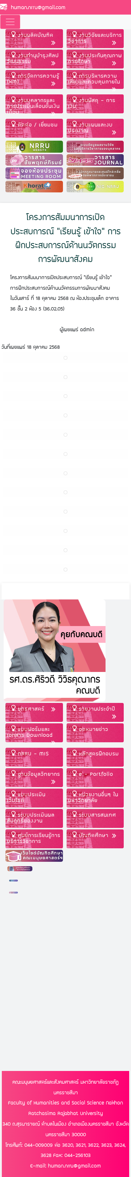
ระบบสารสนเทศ (96, 814)
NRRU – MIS (32, 753)
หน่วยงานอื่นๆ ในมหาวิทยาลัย (93, 797)
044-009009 (38, 1145)
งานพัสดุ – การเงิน (91, 103)
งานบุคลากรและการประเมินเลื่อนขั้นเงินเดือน (33, 105)
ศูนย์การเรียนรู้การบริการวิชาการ (33, 838)
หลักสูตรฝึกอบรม (98, 753)
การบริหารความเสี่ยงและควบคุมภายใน (94, 78)
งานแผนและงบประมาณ (90, 127)
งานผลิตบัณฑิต (34, 34)
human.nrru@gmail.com (36, 7)
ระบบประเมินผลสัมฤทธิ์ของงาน (31, 817)
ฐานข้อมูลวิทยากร (38, 773)
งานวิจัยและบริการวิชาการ (95, 37)
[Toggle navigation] (10, 22)
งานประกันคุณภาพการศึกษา (95, 58)
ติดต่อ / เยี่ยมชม (37, 124)
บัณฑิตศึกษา (92, 835)
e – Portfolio (95, 773)
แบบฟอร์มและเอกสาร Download (30, 732)
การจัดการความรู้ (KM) (33, 78)
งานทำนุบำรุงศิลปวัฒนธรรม (33, 58)
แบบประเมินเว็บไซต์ (26, 797)
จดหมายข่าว (92, 729)
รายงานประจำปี (96, 708)
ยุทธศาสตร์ (30, 708)
